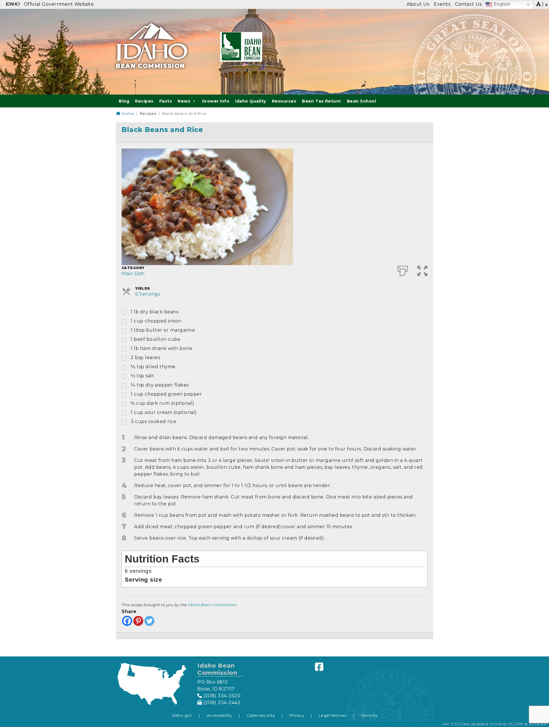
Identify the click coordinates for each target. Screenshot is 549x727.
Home (127, 113)
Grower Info (216, 101)
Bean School (361, 101)
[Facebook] (127, 621)
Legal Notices (333, 715)
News (184, 101)
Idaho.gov (182, 715)
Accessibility (219, 715)
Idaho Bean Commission (212, 605)
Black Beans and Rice (162, 129)
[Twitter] (149, 621)
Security (369, 715)
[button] (422, 269)
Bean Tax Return (321, 101)
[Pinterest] (138, 621)
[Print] (402, 269)
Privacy (297, 715)
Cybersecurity (261, 715)
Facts (165, 101)
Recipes (144, 101)
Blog (124, 101)
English (501, 4)
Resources (284, 101)
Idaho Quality (250, 101)
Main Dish (133, 273)
